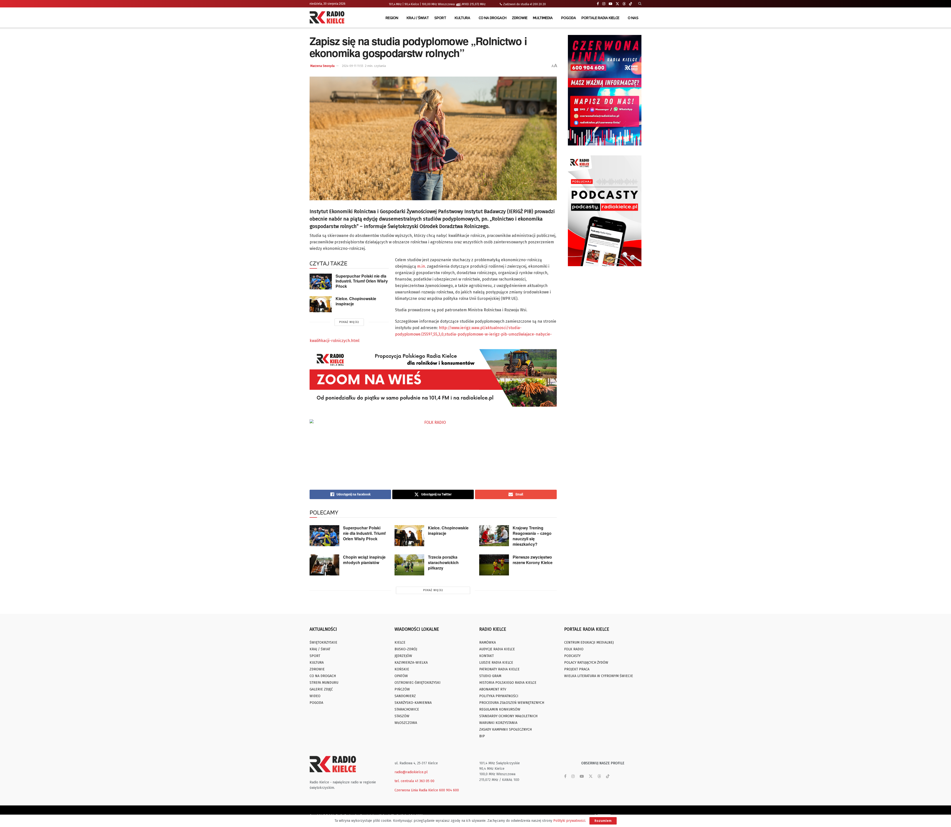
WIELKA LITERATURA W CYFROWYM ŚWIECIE (598, 676)
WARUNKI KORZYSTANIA (498, 723)
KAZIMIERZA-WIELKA (411, 662)
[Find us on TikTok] (630, 4)
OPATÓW (401, 676)
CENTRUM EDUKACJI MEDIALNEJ (589, 642)
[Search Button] (639, 3)
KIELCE (400, 642)
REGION (392, 17)
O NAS (633, 17)
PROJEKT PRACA (576, 669)
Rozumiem (603, 821)
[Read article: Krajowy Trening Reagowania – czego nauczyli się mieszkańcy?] (494, 535)
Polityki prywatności (569, 821)
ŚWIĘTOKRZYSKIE (323, 642)
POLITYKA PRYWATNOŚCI (498, 696)
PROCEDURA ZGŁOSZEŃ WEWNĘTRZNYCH (511, 703)
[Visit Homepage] (328, 18)
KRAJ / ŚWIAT (418, 17)
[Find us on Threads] (624, 4)
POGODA (568, 17)
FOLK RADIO (573, 649)
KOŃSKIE (402, 669)
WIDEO (315, 696)
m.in (421, 266)
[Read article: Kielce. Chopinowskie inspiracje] (321, 304)
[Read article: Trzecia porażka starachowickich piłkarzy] (409, 565)
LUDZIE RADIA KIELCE (496, 662)
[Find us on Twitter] (617, 4)
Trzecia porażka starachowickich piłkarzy (443, 562)
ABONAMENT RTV (492, 689)
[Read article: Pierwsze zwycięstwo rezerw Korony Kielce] (494, 565)
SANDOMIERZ (405, 696)
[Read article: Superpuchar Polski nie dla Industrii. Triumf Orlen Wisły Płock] (321, 281)
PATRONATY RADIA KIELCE (499, 669)
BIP (482, 736)
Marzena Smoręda (322, 66)
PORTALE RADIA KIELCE (600, 17)
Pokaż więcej (349, 322)
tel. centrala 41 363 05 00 (414, 781)
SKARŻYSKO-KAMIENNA (413, 703)
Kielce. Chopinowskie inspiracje (356, 301)
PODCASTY (572, 656)
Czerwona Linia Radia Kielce (416, 790)
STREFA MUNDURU (324, 683)
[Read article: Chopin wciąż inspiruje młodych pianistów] (324, 565)
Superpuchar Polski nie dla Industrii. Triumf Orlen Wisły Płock (362, 281)
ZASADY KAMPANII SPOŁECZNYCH (505, 729)
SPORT (440, 17)
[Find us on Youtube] (610, 4)
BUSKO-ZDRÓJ (406, 649)
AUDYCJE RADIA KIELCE (497, 649)
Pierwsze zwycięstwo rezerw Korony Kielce (533, 559)
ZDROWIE (520, 17)
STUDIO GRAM (490, 676)
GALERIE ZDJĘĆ (321, 689)
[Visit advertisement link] (605, 90)
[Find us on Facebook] (598, 4)
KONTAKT (486, 656)
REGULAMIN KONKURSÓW (499, 709)
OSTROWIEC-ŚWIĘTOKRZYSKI (418, 683)
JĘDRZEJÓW (403, 656)
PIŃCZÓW (402, 689)
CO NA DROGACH (492, 17)
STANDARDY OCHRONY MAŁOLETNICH (508, 716)
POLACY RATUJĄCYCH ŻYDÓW (586, 662)
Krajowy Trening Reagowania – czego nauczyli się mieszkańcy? (532, 536)
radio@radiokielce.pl (411, 772)
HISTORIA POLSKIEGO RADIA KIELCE (507, 683)
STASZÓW (402, 716)
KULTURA (462, 17)
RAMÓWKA (487, 642)
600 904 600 (449, 790)
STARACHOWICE (407, 709)
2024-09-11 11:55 (352, 66)
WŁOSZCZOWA (406, 723)
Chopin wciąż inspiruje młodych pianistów (364, 559)
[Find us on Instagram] (603, 4)
